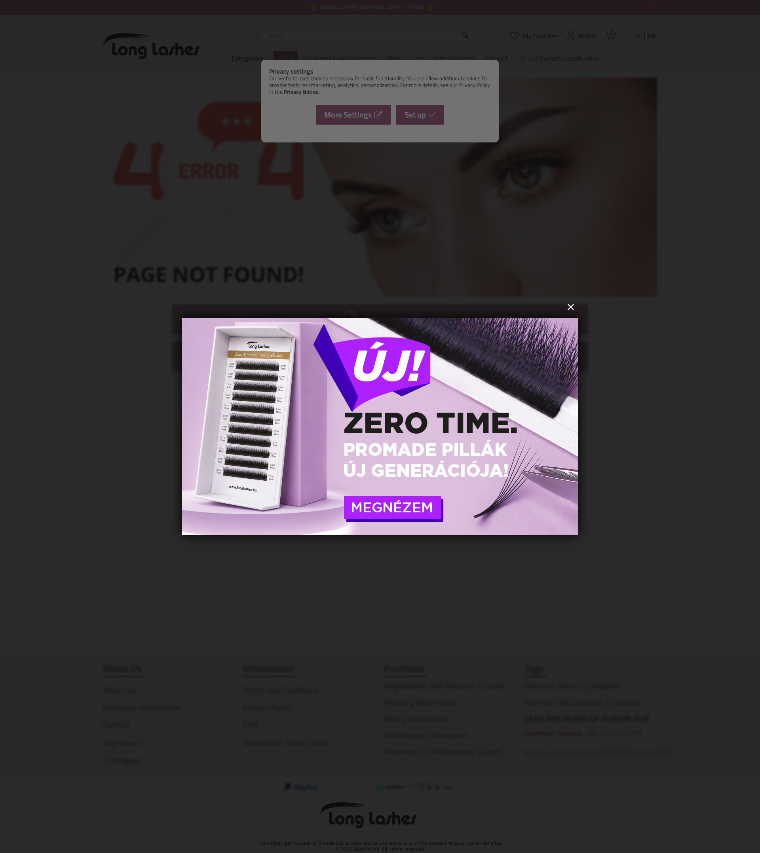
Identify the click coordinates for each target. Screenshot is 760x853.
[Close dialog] (570, 307)
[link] (380, 426)
